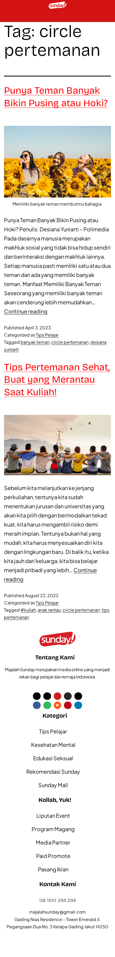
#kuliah (28, 610)
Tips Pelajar (47, 335)
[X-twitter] (37, 696)
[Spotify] (47, 705)
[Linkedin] (78, 705)
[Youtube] (58, 696)
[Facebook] (37, 705)
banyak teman (35, 342)
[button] (7, 16)
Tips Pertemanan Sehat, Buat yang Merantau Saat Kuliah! (57, 379)
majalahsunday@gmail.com (57, 912)
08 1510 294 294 (57, 900)
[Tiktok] (47, 696)
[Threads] (78, 696)
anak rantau (49, 610)
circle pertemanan (70, 342)
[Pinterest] (68, 705)
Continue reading (25, 311)
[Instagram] (68, 696)
